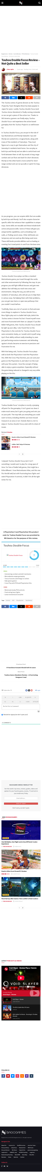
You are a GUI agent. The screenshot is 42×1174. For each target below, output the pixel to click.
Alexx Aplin (10, 69)
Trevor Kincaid (7, 846)
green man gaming (33, 1150)
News (9, 1157)
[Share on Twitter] (21, 97)
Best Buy (24, 1154)
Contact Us (12, 1145)
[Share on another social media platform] (37, 97)
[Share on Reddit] (29, 97)
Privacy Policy (5, 1147)
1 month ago (16, 874)
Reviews (3, 1157)
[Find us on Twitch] (27, 1076)
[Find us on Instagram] (17, 1076)
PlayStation (20, 600)
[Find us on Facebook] (3, 1076)
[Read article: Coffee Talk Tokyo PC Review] (5, 446)
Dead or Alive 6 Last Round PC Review (24, 437)
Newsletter (22, 1147)
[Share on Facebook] (5, 97)
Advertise (14, 1147)
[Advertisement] (21, 29)
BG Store (14, 1150)
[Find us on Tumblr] (31, 1076)
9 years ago (20, 69)
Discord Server (5, 1150)
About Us (3, 1145)
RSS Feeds (30, 1147)
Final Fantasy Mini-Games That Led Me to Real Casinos (19, 899)
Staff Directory (21, 1145)
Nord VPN (17, 1154)
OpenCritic (22, 1150)
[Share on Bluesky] (13, 97)
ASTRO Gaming (23, 1152)
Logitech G (4, 1152)
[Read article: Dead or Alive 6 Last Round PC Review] (5, 439)
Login (38, 690)
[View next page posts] (22, 454)
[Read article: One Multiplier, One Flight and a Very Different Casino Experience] (21, 830)
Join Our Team (31, 1145)
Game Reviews (7, 867)
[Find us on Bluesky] (13, 1076)
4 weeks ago (17, 846)
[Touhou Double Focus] (15, 555)
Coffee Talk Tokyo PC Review (21, 444)
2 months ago (18, 901)
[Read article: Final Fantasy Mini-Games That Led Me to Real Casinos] (21, 887)
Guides (22, 1157)
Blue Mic (31, 1154)
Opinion (5, 838)
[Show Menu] (2, 3)
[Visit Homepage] (21, 3)
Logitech (32, 1152)
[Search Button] (39, 3)
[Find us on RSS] (22, 1076)
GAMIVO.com (13, 1152)
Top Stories (29, 600)
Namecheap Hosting (7, 1154)
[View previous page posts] (19, 454)
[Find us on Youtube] (8, 1076)
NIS (13, 600)
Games (8, 600)
